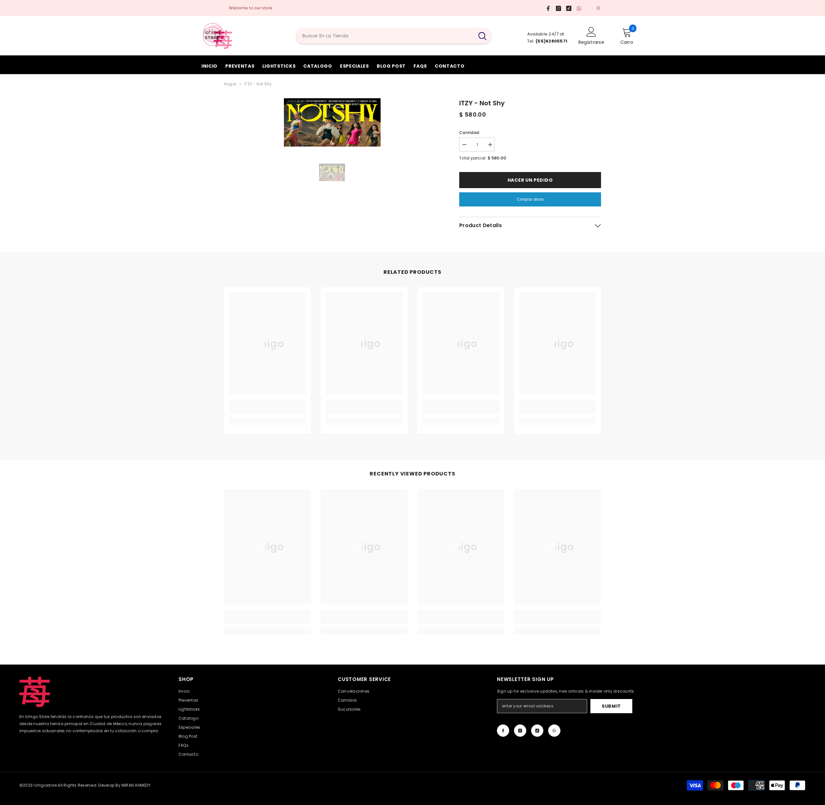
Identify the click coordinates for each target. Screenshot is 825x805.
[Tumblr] (537, 730)
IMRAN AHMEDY (135, 785)
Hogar (230, 84)
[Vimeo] (554, 730)
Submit (611, 706)
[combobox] (385, 35)
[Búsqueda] (393, 35)
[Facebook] (503, 730)
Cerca (598, 8)
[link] (267, 410)
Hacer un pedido (530, 180)
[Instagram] (520, 730)
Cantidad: (469, 132)
